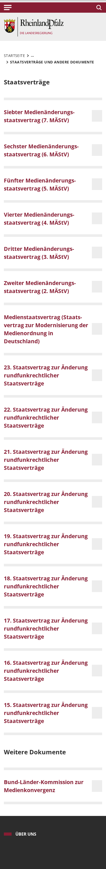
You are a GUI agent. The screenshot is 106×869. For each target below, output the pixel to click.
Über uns (25, 834)
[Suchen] (98, 7)
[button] (8, 7)
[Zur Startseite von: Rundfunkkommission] (34, 26)
